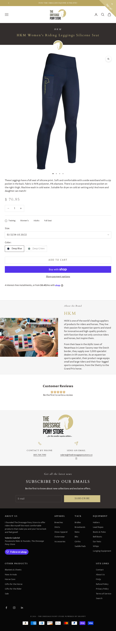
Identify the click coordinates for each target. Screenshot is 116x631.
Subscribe (82, 498)
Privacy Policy (102, 589)
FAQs (98, 579)
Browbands (80, 527)
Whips (96, 546)
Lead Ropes (98, 527)
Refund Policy (102, 584)
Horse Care (10, 579)
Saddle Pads (80, 546)
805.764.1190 (39, 455)
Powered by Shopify (75, 616)
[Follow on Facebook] (6, 607)
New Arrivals (11, 574)
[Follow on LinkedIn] (22, 607)
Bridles (78, 522)
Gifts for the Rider (13, 589)
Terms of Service (103, 593)
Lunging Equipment (102, 551)
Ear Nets (97, 541)
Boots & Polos (99, 532)
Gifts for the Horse (13, 584)
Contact (100, 569)
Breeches (58, 522)
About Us (100, 574)
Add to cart (58, 260)
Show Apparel (60, 532)
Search (99, 598)
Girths (78, 541)
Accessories (59, 541)
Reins (77, 532)
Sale (7, 593)
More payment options (58, 276)
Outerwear (59, 536)
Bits (76, 536)
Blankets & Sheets (13, 569)
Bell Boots (97, 536)
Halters (96, 522)
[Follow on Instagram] (14, 607)
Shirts (57, 527)
